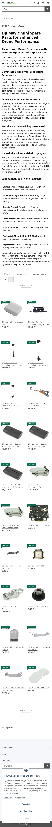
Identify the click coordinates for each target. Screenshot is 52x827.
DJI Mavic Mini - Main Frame (10, 607)
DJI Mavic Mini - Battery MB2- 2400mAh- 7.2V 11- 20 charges (12, 445)
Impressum (8, 798)
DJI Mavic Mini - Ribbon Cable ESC (11, 567)
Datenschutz (20, 798)
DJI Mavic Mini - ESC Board (38, 525)
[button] (38, 2)
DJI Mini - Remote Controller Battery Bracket (38, 323)
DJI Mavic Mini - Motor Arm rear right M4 (13, 689)
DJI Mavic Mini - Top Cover (38, 688)
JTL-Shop (30, 824)
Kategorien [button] (7, 728)
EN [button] (31, 2)
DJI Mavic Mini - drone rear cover (13, 323)
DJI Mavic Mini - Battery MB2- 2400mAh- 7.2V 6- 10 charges (12, 485)
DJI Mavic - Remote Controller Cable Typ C (11, 404)
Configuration (26, 811)
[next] (48, 290)
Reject (26, 818)
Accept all (26, 804)
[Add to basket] (47, 766)
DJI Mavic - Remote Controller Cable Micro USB (39, 363)
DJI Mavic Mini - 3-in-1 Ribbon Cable (37, 404)
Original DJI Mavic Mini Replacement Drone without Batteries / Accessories (11, 526)
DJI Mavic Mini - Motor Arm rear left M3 (39, 648)
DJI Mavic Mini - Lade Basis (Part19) (13, 648)
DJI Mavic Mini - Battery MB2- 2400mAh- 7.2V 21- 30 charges (38, 445)
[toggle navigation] (3, 1)
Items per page (38, 274)
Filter (8, 274)
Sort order (20, 274)
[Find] (47, 9)
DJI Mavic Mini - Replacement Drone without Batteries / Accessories (36, 485)
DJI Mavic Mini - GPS (36, 566)
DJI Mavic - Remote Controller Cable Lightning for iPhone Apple (12, 363)
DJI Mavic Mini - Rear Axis (38, 606)
